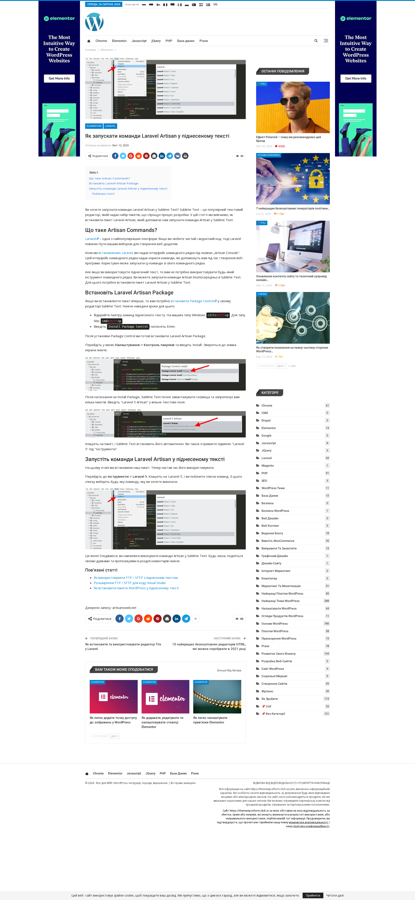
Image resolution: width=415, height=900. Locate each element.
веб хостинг (270, 525)
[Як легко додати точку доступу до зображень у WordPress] (114, 696)
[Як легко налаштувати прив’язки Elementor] (217, 696)
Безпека (268, 503)
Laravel (110, 126)
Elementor (119, 41)
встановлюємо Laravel (115, 253)
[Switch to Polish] (187, 4)
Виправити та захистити (279, 548)
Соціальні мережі (274, 676)
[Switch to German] (172, 4)
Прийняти (313, 895)
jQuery (156, 41)
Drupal (266, 420)
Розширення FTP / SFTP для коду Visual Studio (130, 583)
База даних (186, 41)
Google (266, 435)
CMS (265, 413)
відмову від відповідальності (308, 822)
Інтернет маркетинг (276, 571)
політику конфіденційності (311, 826)
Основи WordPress (269, 155)
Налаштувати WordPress (279, 608)
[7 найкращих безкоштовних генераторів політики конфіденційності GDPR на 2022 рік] (293, 179)
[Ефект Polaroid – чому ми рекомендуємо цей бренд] (293, 107)
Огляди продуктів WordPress (282, 616)
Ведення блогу (272, 533)
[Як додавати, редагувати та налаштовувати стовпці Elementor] (166, 696)
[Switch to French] (165, 4)
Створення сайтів (274, 683)
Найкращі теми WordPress (281, 601)
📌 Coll (262, 84)
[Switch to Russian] (144, 4)
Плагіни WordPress (275, 631)
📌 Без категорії (273, 713)
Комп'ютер (269, 578)
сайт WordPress (273, 668)
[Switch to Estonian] (151, 4)
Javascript (139, 41)
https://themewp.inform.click (268, 789)
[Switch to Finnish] (158, 4)
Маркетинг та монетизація (281, 586)
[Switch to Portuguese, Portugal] (194, 4)
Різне (204, 41)
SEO (264, 480)
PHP (169, 41)
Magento (268, 465)
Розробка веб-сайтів (277, 661)
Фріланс (267, 691)
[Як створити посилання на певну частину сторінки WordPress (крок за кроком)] (293, 318)
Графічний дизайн (275, 556)
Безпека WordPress (275, 510)
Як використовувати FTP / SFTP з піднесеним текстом (136, 577)
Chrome (101, 41)
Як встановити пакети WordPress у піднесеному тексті (136, 588)
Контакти (132, 4)
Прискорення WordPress (279, 638)
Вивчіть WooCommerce (278, 541)
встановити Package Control (192, 301)
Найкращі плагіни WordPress (282, 593)
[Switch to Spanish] (201, 4)
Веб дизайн (270, 518)
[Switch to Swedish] (208, 4)
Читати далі (335, 895)
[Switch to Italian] (180, 4)
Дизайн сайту (271, 563)
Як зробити (270, 699)
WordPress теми (273, 488)
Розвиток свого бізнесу (279, 653)
